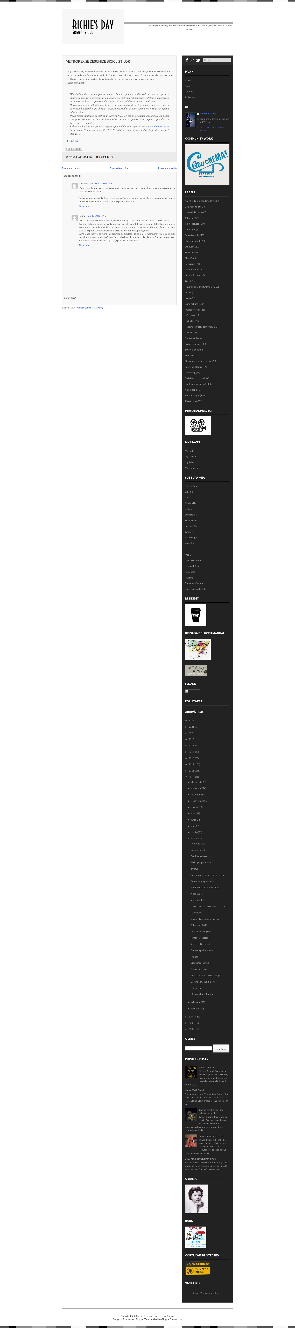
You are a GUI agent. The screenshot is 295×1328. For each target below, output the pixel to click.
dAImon (189, 509)
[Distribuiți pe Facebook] (77, 149)
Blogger (217, 1293)
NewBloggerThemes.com (169, 1319)
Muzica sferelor (192, 309)
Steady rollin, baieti (200, 944)
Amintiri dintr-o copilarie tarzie (200, 200)
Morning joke (197, 900)
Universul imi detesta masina (205, 919)
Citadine (189, 218)
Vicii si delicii (191, 389)
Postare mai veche (167, 168)
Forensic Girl (191, 526)
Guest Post (190, 281)
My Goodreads (192, 468)
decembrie (196, 782)
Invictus (194, 868)
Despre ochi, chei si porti (203, 981)
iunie (193, 819)
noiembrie (196, 788)
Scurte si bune (192, 349)
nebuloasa (190, 571)
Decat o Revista (198, 850)
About (188, 86)
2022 (192, 720)
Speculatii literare (193, 367)
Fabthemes (128, 1319)
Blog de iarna (191, 486)
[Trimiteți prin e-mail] (67, 149)
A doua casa (197, 893)
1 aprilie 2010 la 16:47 (97, 216)
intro (187, 292)
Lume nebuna (191, 303)
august (195, 807)
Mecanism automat (194, 560)
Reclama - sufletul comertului (199, 326)
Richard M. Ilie (208, 114)
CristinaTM (190, 503)
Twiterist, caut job (199, 937)
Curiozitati (190, 229)
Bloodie (189, 491)
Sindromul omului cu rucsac (198, 361)
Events (188, 252)
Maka (188, 554)
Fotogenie (190, 264)
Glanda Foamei (192, 275)
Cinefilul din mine (193, 212)
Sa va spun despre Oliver (211, 1136)
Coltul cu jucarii (192, 223)
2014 (192, 752)
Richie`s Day (146, 1316)
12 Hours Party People (202, 994)
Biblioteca (190, 97)
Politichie (189, 321)
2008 (192, 1023)
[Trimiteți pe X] (73, 149)
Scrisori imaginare (194, 344)
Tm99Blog (190, 372)
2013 (192, 758)
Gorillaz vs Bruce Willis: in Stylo (206, 975)
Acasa (188, 80)
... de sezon (196, 988)
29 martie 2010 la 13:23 (101, 183)
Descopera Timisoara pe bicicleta (207, 875)
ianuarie (195, 1008)
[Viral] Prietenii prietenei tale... (205, 887)
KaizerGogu (191, 537)
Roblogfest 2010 (199, 925)
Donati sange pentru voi (202, 881)
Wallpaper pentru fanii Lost (204, 862)
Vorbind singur (192, 395)
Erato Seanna (191, 520)
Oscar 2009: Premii (194, 1090)
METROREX (72, 141)
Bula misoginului (193, 206)
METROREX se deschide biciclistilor (98, 61)
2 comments (106, 157)
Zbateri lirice (191, 401)
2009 (192, 1016)
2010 (192, 777)
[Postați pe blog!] (70, 149)
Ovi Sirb (189, 577)
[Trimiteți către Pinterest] (80, 149)
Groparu (189, 532)
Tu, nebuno (196, 912)
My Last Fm (190, 456)
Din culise (189, 246)
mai (193, 826)
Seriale (188, 355)
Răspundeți (84, 206)
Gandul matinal (192, 269)
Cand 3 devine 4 (199, 856)
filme (187, 258)
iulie (193, 813)
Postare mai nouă (71, 168)
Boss (187, 497)
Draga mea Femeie (200, 962)
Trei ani (194, 956)
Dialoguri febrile (193, 241)
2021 (192, 726)
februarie (196, 1002)
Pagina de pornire (119, 168)
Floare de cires (198, 843)
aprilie (194, 832)
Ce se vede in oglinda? (202, 931)
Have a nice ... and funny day (199, 286)
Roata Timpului (206, 1067)
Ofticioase (190, 315)
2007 (192, 1029)
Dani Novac (190, 514)
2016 (192, 739)
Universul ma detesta (195, 589)
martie (194, 838)
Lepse (188, 298)
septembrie (197, 801)
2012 (192, 764)
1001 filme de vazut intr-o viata (200, 1158)
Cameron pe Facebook (202, 950)
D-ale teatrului (192, 235)
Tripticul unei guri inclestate (198, 384)
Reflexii (188, 332)
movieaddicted (192, 566)
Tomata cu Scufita (194, 583)
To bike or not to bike (196, 378)
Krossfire (189, 543)
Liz (186, 549)
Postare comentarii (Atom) (89, 307)
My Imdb (189, 451)
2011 (192, 770)
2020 (192, 733)
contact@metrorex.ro (157, 126)
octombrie (196, 794)
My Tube (189, 462)
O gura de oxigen (199, 969)
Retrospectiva (192, 338)
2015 (192, 745)
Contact (189, 91)
